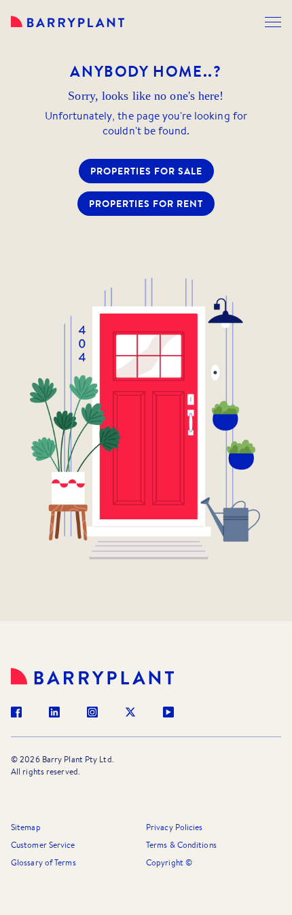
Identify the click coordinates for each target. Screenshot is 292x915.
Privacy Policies (174, 827)
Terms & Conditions (181, 845)
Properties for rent (146, 203)
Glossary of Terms (43, 862)
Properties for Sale (146, 171)
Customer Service (43, 845)
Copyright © (169, 862)
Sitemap (26, 827)
